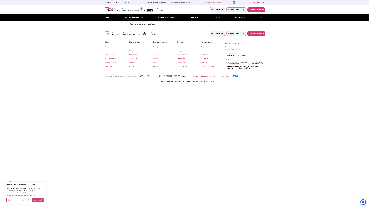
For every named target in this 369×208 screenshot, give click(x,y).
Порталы (194, 17)
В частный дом (110, 63)
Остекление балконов (132, 17)
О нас (107, 3)
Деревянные (109, 55)
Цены (261, 17)
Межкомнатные (182, 55)
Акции (126, 3)
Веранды (156, 59)
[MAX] (363, 202)
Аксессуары (238, 17)
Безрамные (133, 59)
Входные (180, 51)
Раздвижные (181, 63)
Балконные (181, 47)
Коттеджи (156, 47)
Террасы (156, 55)
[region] (25, 193)
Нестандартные (111, 59)
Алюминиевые (110, 51)
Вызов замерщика (207, 67)
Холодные (132, 51)
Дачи (155, 51)
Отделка (132, 63)
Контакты (204, 63)
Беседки (156, 63)
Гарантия (204, 59)
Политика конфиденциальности (202, 76)
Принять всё (37, 200)
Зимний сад (157, 67)
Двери (215, 17)
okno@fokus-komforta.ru (215, 3)
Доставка (204, 55)
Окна (107, 17)
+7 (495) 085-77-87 (257, 3)
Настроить (11, 200)
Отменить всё (24, 200)
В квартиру (109, 67)
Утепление (133, 67)
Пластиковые (109, 47)
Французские (133, 55)
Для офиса (181, 59)
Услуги (117, 3)
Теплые (131, 47)
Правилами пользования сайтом (23, 195)
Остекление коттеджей (166, 17)
